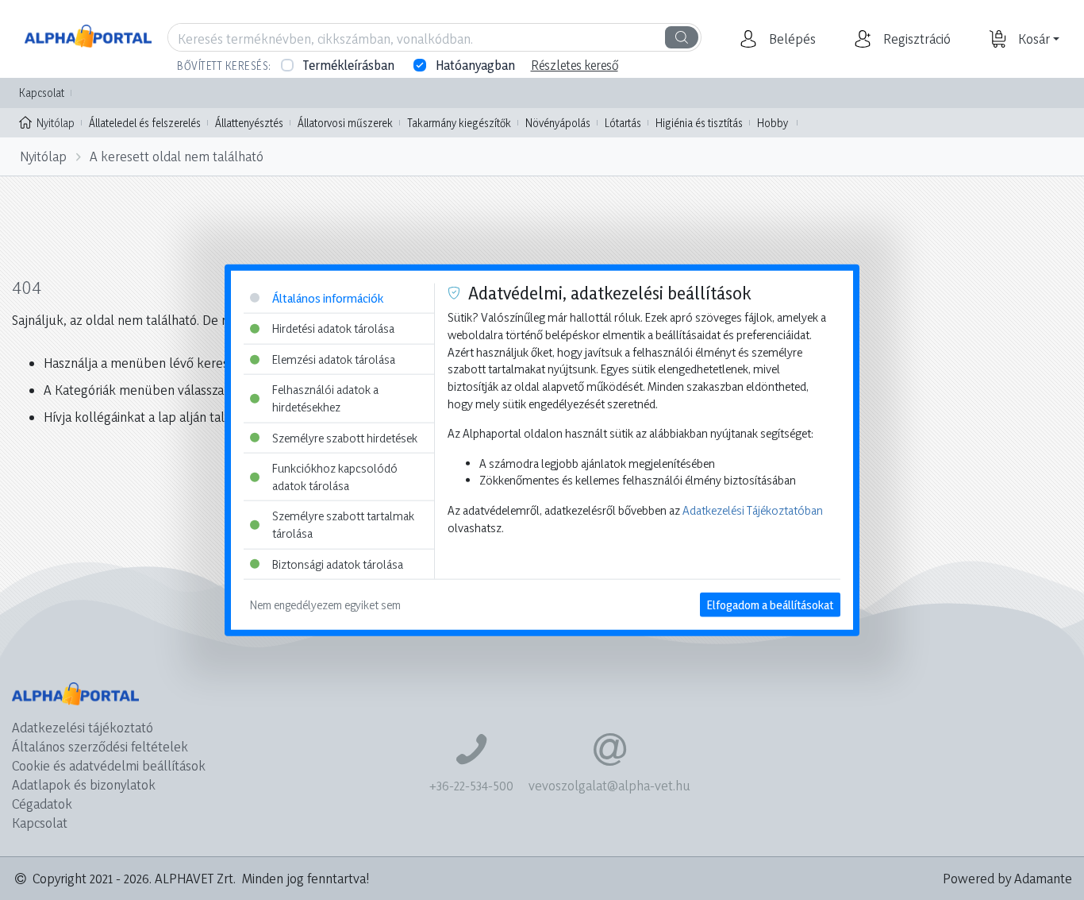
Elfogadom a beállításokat (770, 604)
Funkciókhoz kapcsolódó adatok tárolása (335, 477)
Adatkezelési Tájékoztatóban (752, 510)
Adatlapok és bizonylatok (84, 784)
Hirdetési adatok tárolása (333, 328)
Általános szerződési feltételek (100, 746)
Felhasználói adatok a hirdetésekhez (325, 398)
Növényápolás (557, 122)
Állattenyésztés (249, 122)
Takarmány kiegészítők (459, 122)
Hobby (772, 122)
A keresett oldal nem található (176, 156)
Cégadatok (42, 803)
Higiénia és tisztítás (699, 122)
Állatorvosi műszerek (345, 122)
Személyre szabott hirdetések (344, 437)
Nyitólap (56, 122)
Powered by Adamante (1007, 878)
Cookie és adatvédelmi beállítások (109, 765)
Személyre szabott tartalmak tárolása (343, 524)
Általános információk (327, 297)
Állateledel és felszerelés (145, 122)
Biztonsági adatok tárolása (337, 563)
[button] (790, 39)
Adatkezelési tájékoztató (82, 727)
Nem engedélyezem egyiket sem (325, 604)
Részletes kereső (574, 65)
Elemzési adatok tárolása (333, 358)
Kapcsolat (41, 92)
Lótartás (623, 122)
